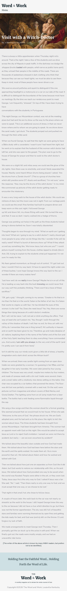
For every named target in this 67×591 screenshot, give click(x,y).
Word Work (14, 5)
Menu (5, 10)
